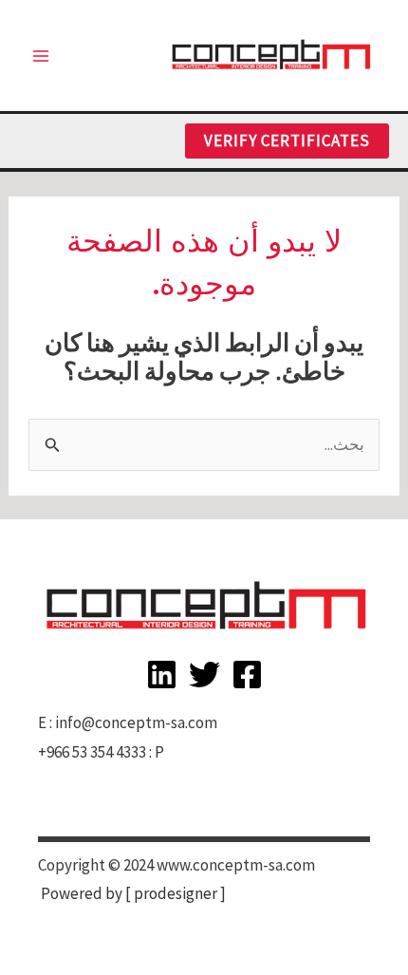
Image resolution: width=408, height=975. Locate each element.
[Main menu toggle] (41, 56)
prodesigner (175, 893)
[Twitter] (204, 674)
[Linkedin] (161, 674)
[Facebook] (247, 674)
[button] (287, 141)
